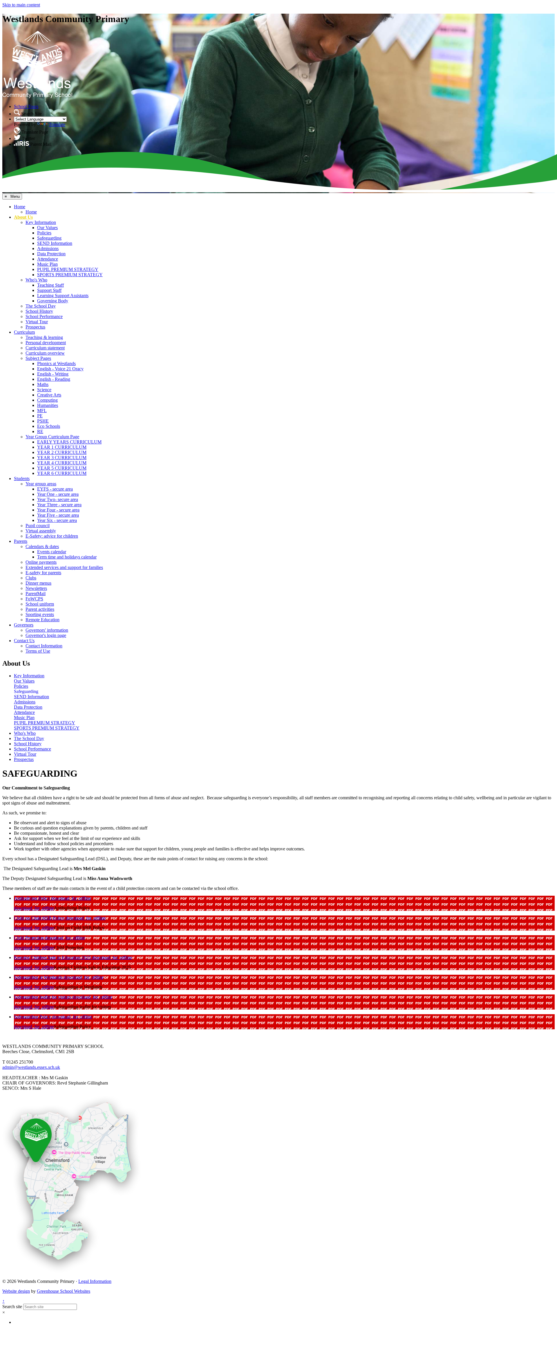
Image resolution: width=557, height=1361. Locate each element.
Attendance (47, 258)
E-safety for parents (43, 572)
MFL (42, 410)
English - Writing (52, 373)
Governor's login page (46, 635)
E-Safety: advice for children (52, 536)
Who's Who (36, 279)
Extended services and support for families (64, 567)
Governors (23, 624)
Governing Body (52, 300)
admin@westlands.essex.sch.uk (31, 1067)
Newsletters (36, 588)
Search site (12, 1306)
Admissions (48, 248)
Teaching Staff (50, 285)
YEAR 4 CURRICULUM (61, 462)
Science (44, 389)
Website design (16, 1291)
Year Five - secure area (58, 515)
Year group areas (41, 483)
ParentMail (36, 593)
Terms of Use (38, 651)
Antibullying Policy (32, 898)
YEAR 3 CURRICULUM (61, 457)
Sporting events (40, 614)
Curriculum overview (45, 353)
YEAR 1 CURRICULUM (61, 447)
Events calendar (51, 551)
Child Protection (29, 937)
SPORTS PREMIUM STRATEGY (70, 274)
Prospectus (35, 326)
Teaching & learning (44, 337)
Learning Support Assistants (62, 295)
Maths (42, 384)
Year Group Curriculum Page (52, 436)
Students (22, 478)
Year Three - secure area (59, 504)
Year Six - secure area (57, 520)
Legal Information (94, 1281)
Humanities (47, 405)
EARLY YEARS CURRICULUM (69, 441)
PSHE (43, 421)
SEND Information (54, 243)
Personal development (46, 342)
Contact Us (24, 640)
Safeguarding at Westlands (39, 977)
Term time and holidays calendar (67, 556)
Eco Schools (48, 426)
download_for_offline (71, 898)
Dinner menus (38, 583)
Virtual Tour (37, 321)
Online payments (41, 562)
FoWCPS (34, 598)
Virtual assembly (41, 530)
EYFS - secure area (55, 488)
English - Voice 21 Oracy (60, 368)
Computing (47, 400)
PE (40, 415)
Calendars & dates (42, 546)
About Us (23, 217)
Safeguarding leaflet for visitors (43, 996)
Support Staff (49, 290)
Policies (44, 232)
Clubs (31, 577)
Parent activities (40, 609)
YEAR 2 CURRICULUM (61, 452)
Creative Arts (49, 394)
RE (40, 431)
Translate (57, 124)
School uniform (40, 604)
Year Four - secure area (58, 509)
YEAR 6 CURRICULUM (61, 473)
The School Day (41, 306)
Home (19, 206)
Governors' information (47, 630)
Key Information (41, 222)
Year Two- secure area (57, 499)
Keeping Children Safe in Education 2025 (53, 957)
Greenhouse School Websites (63, 1291)
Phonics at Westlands (56, 363)
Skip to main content (21, 4)
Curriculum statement (45, 347)
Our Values (47, 227)
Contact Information (44, 645)
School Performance (44, 316)
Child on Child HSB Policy (40, 917)
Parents (20, 541)
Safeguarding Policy (33, 1016)
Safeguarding (49, 238)
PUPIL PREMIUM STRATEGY (67, 269)
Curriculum (24, 332)
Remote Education (42, 619)
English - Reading (53, 379)
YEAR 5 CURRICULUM (61, 468)
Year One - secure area (58, 494)
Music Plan (47, 264)
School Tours (26, 106)
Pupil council (38, 525)
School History (39, 311)
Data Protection (51, 253)
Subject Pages (38, 358)
